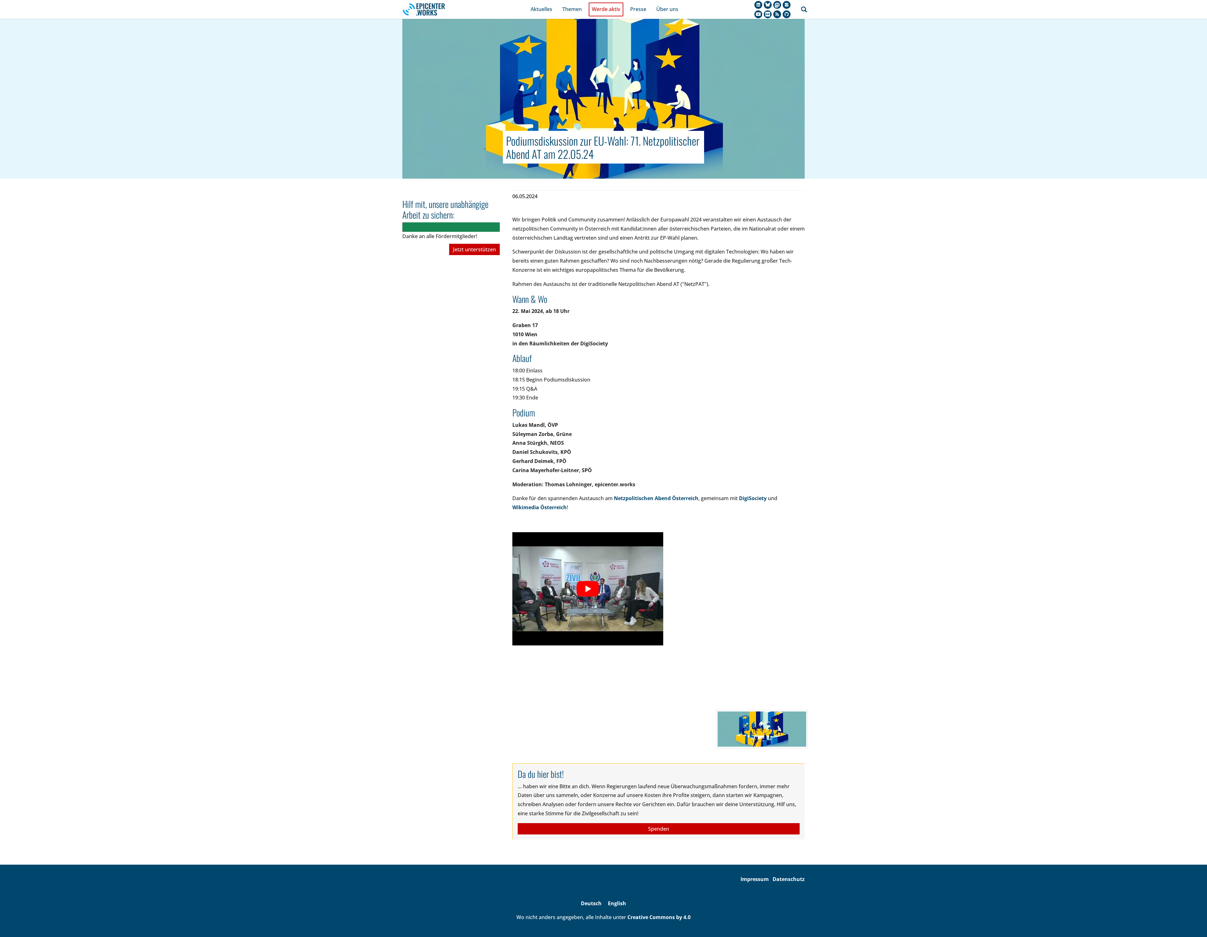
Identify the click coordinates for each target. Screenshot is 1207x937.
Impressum (755, 879)
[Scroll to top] (1193, 923)
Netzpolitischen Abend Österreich (656, 498)
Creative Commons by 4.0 (659, 917)
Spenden (658, 828)
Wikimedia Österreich (539, 507)
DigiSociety (753, 498)
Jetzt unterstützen (474, 249)
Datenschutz (789, 879)
